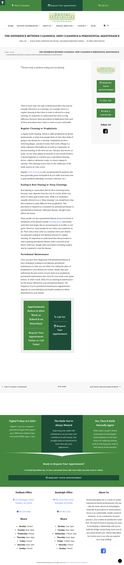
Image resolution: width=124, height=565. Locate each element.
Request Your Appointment (63, 5)
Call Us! (104, 5)
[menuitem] (11, 26)
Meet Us (47, 26)
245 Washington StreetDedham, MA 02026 (24, 501)
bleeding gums (55, 222)
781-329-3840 (24, 511)
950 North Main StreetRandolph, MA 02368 (64, 501)
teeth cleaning (34, 172)
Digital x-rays (16, 426)
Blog (93, 26)
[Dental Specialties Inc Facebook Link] (105, 133)
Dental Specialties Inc (97, 41)
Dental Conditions (42, 41)
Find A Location (21, 5)
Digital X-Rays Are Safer (22, 420)
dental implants (99, 437)
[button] (105, 25)
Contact (82, 26)
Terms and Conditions (81, 562)
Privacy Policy (69, 562)
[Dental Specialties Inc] (62, 17)
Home (11, 26)
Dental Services (64, 26)
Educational (54, 41)
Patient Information (27, 26)
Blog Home (62, 386)
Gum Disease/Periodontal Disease (72, 41)
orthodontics (55, 434)
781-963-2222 (64, 511)
